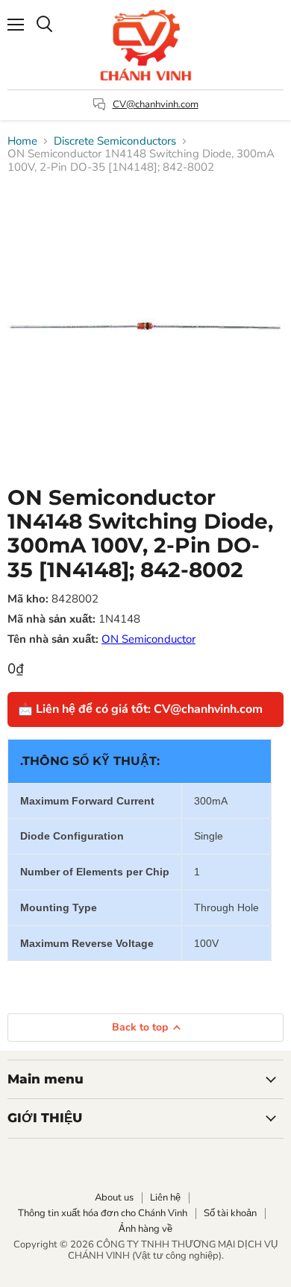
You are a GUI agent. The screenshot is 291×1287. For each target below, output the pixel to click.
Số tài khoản (230, 1213)
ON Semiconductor (148, 639)
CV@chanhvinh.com (155, 104)
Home (22, 141)
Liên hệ (165, 1197)
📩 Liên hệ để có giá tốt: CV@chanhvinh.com (140, 709)
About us (114, 1197)
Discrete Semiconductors (115, 141)
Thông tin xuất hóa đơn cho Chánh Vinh (102, 1213)
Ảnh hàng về (145, 1229)
